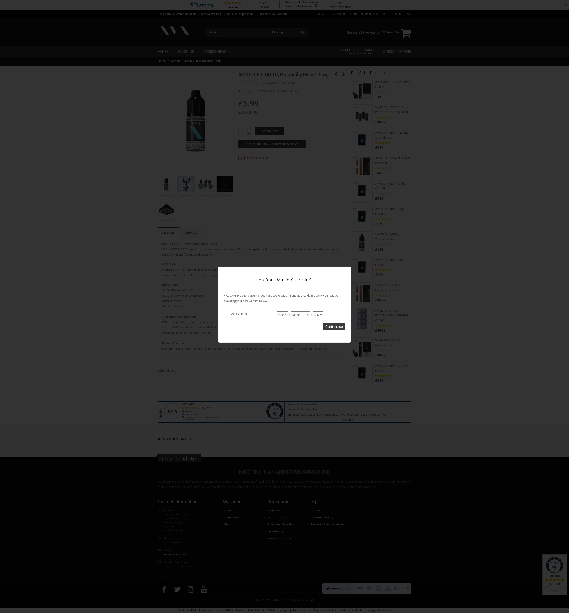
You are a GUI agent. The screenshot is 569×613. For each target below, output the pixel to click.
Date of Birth (239, 313)
